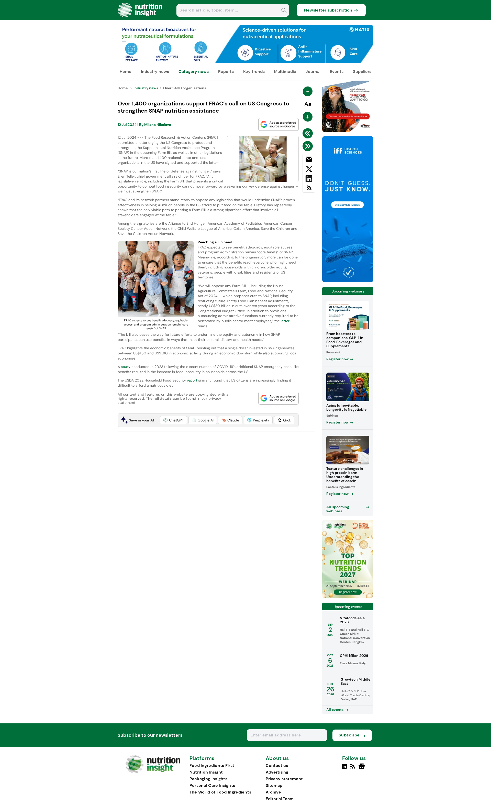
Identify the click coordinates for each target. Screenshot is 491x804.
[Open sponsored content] (245, 61)
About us (277, 758)
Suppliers (362, 71)
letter (285, 321)
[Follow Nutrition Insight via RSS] (353, 768)
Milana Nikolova (157, 125)
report (192, 380)
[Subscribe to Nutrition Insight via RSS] (309, 189)
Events (336, 71)
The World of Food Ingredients (220, 792)
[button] (173, 420)
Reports (226, 71)
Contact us (277, 765)
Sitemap (274, 785)
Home (125, 71)
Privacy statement (284, 778)
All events (334, 710)
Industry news (155, 71)
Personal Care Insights (212, 785)
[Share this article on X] (309, 170)
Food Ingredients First (212, 765)
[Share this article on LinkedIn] (309, 179)
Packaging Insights (208, 778)
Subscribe (349, 735)
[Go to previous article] (309, 133)
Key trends (254, 71)
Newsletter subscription (328, 10)
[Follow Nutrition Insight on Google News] (362, 768)
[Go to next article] (309, 146)
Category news (193, 71)
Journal (313, 71)
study (125, 367)
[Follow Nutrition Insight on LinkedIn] (344, 768)
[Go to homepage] (152, 771)
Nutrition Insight (206, 772)
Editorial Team (280, 798)
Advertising (277, 772)
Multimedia (285, 71)
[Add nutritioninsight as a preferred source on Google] (278, 124)
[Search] (284, 11)
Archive (273, 792)
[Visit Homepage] (140, 18)
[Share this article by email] (309, 160)
